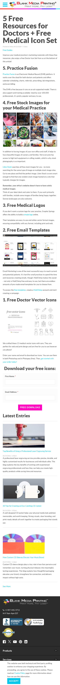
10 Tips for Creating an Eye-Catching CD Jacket (22, 506)
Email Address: (11, 392)
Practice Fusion (9, 74)
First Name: (10, 376)
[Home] (33, 7)
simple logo (28, 214)
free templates (20, 290)
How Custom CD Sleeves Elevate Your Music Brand (23, 557)
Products (7, 650)
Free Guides (7, 50)
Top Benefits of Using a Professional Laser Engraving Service (27, 451)
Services (7, 659)
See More (6, 586)
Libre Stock (7, 167)
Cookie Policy (19, 673)
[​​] (4, 642)
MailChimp (38, 290)
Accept (14, 681)
